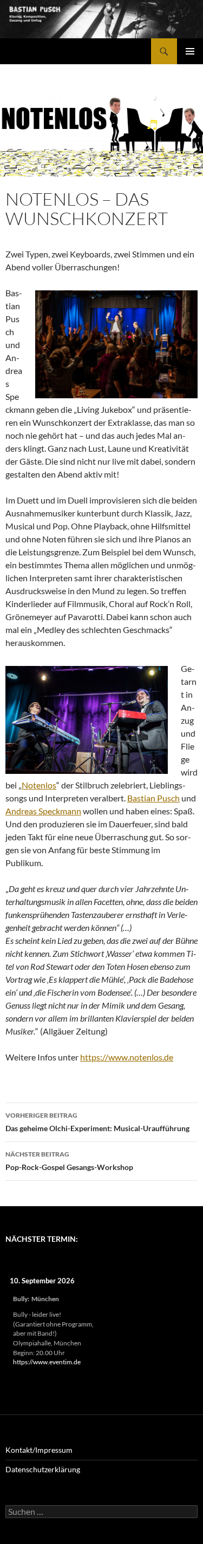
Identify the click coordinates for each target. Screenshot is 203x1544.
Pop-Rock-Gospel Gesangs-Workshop (69, 1161)
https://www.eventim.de (47, 1362)
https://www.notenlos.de (126, 1057)
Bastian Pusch (153, 798)
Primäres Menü (190, 51)
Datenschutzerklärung (42, 1469)
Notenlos (39, 785)
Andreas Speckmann (43, 811)
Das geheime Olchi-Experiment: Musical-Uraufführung (97, 1122)
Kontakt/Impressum (39, 1449)
